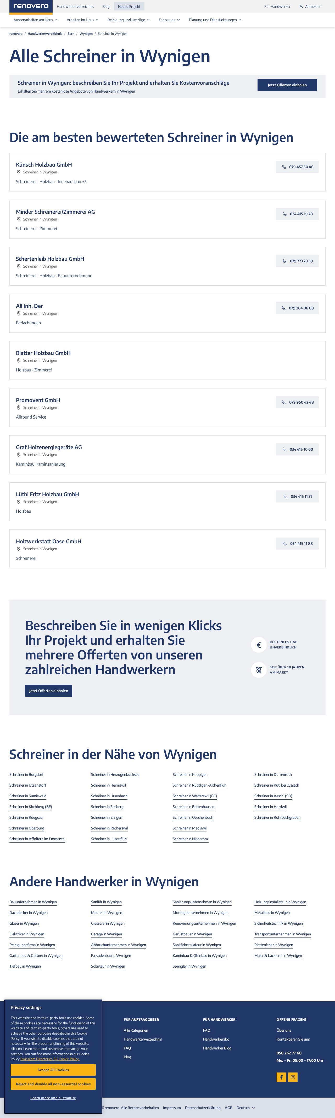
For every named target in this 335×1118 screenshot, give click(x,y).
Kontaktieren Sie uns (293, 1039)
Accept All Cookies (53, 1070)
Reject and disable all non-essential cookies (53, 1084)
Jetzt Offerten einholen (48, 690)
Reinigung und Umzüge (127, 20)
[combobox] (246, 1108)
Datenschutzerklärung (203, 1107)
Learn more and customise (53, 1098)
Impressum (172, 1107)
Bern (71, 34)
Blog (106, 6)
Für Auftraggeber (141, 1019)
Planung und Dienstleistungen (213, 20)
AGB (228, 1107)
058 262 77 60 (289, 1053)
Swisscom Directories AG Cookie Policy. (50, 1059)
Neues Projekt (129, 6)
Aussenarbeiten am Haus (34, 20)
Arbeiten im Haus (81, 20)
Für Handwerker (277, 6)
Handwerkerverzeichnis (75, 6)
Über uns (284, 1030)
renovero (16, 34)
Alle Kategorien (136, 1030)
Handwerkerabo (216, 1039)
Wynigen (86, 34)
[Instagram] (293, 1077)
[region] (53, 1057)
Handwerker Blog (217, 1048)
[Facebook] (281, 1077)
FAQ (127, 1048)
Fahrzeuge (167, 20)
